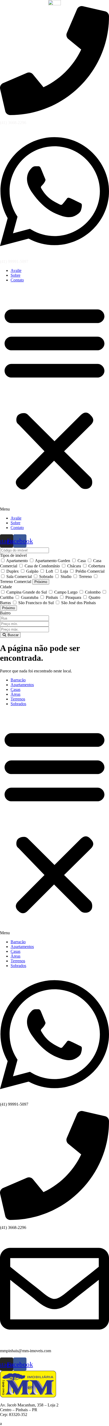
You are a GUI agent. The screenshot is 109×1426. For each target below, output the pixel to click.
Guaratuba (29, 597)
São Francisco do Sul (36, 602)
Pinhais (52, 597)
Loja (64, 571)
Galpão (32, 571)
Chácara (74, 566)
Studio (66, 576)
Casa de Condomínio (42, 566)
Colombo (93, 592)
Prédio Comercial (89, 571)
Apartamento (17, 560)
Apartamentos (22, 684)
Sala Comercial (19, 576)
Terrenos (18, 699)
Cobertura (96, 566)
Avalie (16, 270)
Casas (15, 689)
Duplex (12, 571)
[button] (54, 399)
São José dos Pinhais (78, 602)
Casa (81, 560)
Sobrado (46, 576)
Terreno (85, 576)
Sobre (15, 275)
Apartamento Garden (52, 560)
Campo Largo (66, 592)
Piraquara (73, 597)
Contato (17, 280)
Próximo (40, 582)
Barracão (18, 680)
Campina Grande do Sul (26, 592)
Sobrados (18, 703)
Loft (49, 571)
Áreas (15, 694)
